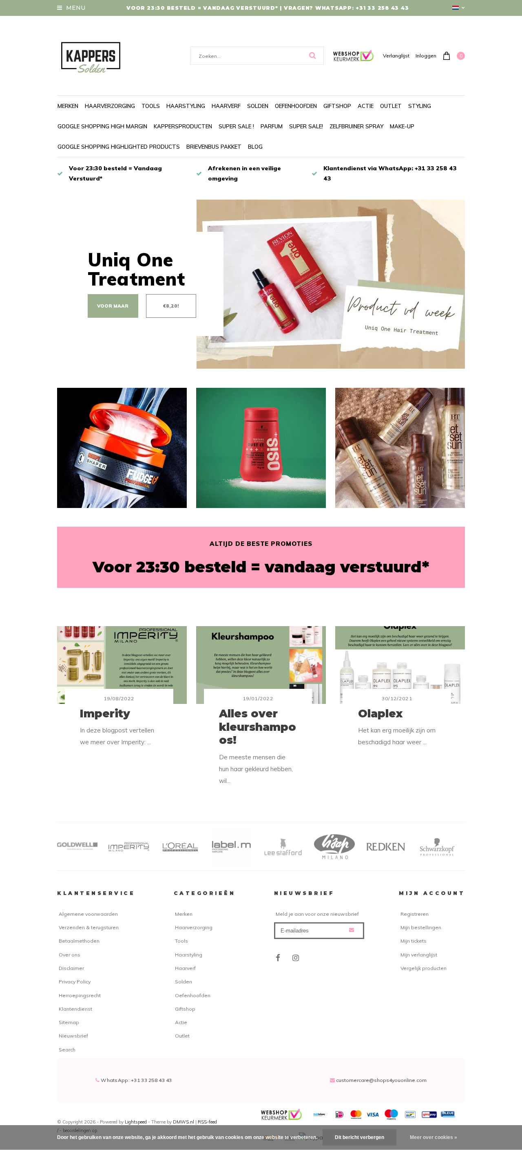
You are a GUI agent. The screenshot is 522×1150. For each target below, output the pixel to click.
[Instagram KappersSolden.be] (296, 958)
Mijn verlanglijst (418, 955)
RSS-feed (207, 1122)
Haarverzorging (110, 106)
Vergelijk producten (423, 968)
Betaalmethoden (79, 941)
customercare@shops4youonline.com (381, 1080)
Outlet (391, 106)
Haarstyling (185, 106)
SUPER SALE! (306, 126)
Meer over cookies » (433, 1137)
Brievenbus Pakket (213, 146)
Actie (366, 106)
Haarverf (226, 106)
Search (67, 1050)
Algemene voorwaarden (88, 914)
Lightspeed (136, 1122)
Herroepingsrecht (80, 995)
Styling (419, 106)
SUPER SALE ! (236, 126)
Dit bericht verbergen (359, 1137)
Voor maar (112, 306)
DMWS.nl (184, 1122)
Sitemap (69, 1022)
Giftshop (337, 106)
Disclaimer (71, 968)
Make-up (402, 126)
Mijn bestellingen (420, 927)
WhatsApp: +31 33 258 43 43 (136, 1080)
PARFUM (272, 126)
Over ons (69, 955)
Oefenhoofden (296, 106)
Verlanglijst (396, 56)
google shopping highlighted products (119, 146)
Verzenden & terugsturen (89, 927)
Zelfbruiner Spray (356, 126)
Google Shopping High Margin (102, 126)
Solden (257, 106)
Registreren (414, 914)
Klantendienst (75, 1009)
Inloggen (426, 56)
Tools (151, 106)
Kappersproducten (183, 126)
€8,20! (171, 306)
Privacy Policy (75, 981)
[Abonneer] (351, 930)
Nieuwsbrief (73, 1036)
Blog (255, 146)
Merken (68, 106)
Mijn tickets (413, 941)
